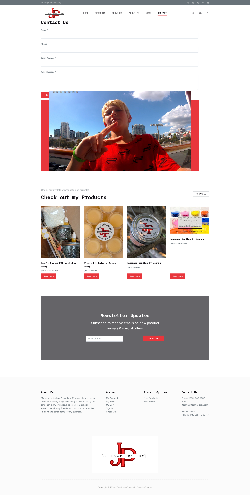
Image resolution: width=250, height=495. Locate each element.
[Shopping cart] (208, 13)
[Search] (193, 13)
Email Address (48, 58)
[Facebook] (188, 3)
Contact (162, 13)
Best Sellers (149, 401)
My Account (112, 398)
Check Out (111, 411)
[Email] (203, 3)
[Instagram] (198, 3)
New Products (151, 398)
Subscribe (153, 338)
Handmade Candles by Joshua (144, 262)
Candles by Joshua (49, 271)
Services (117, 13)
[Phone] (208, 3)
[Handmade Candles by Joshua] (146, 232)
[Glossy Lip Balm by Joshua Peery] (103, 232)
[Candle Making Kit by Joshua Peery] (60, 232)
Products (100, 13)
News (148, 13)
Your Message (48, 72)
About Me (134, 13)
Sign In (109, 408)
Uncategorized (90, 271)
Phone (45, 44)
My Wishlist (111, 401)
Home (86, 13)
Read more (49, 276)
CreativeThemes (144, 487)
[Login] (200, 13)
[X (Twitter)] (193, 3)
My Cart (110, 404)
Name (44, 30)
